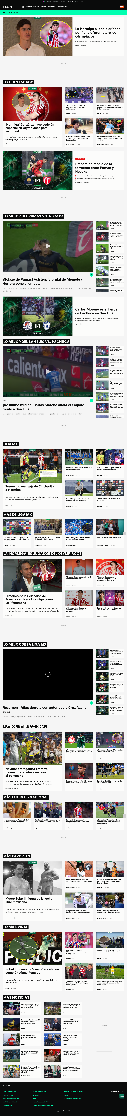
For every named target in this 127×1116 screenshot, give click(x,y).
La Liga (99, 113)
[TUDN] (7, 6)
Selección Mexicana (103, 545)
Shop (82, 1)
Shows (49, 1)
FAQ (34, 1098)
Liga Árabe (38, 828)
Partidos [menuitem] (28, 7)
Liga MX (68, 506)
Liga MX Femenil (71, 545)
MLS (98, 789)
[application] (48, 246)
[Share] (91, 275)
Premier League (102, 144)
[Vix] (122, 7)
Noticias (55, 1)
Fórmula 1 (100, 887)
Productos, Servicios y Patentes (73, 1091)
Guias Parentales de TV (40, 1102)
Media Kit (36, 1095)
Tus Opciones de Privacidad (72, 1098)
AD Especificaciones (39, 1091)
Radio (76, 1)
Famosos (63, 1)
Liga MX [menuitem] (36, 7)
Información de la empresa (11, 1098)
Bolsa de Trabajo (8, 1105)
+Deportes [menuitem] (52, 7)
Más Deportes (9, 918)
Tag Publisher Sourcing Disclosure (43, 1105)
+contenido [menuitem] (62, 7)
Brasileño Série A (10, 788)
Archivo (66, 1095)
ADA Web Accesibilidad (10, 1102)
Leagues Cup (70, 144)
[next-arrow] (124, 533)
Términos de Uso (8, 1095)
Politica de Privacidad (9, 1091)
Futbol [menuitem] (43, 7)
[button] (48, 246)
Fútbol (7, 144)
